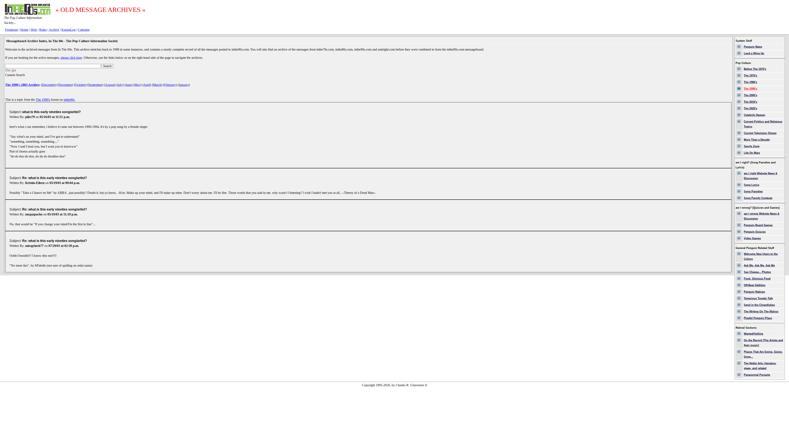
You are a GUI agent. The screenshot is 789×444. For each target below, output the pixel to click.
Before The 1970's (755, 69)
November (65, 85)
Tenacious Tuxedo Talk (758, 298)
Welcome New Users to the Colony (761, 256)
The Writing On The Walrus (761, 311)
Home (24, 29)
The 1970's (750, 75)
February (170, 85)
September (95, 85)
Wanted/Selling (753, 333)
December (48, 85)
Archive (54, 29)
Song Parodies (753, 191)
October (80, 85)
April (146, 85)
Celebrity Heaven (754, 115)
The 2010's (750, 101)
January (184, 85)
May (137, 85)
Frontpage (11, 29)
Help (34, 29)
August (109, 85)
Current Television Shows (760, 133)
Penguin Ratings (754, 291)
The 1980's (750, 82)
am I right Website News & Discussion (760, 176)
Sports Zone (751, 146)
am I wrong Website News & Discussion (761, 216)
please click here (71, 57)
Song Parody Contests (758, 198)
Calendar (84, 29)
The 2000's (750, 95)
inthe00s (69, 99)
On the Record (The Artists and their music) (763, 343)
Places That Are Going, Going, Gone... (763, 354)
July (120, 85)
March (157, 85)
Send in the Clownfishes (759, 304)
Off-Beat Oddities (754, 285)
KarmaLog (68, 29)
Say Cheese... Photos (757, 272)
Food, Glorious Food (757, 278)
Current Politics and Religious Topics (763, 124)
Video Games (752, 238)
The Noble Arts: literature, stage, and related (760, 366)
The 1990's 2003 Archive (22, 85)
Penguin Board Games (758, 225)
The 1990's (43, 99)
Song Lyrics (751, 184)
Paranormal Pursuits (757, 374)
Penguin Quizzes (755, 231)
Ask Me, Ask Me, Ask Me (759, 265)
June (129, 85)
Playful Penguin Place (758, 318)
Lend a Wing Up (754, 53)
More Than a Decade (757, 139)
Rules (43, 29)
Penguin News (753, 46)
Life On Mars (752, 152)
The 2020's (750, 108)
